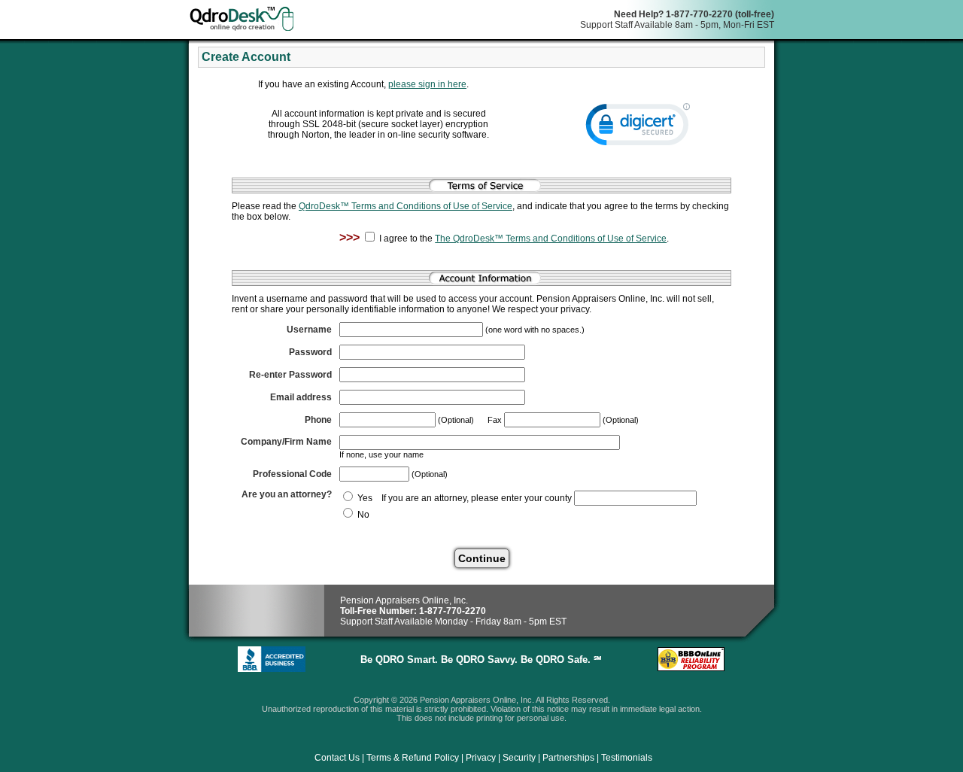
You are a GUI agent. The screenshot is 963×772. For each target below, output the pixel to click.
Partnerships (568, 757)
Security (519, 757)
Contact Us (337, 757)
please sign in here (427, 84)
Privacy (481, 757)
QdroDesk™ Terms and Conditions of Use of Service (405, 206)
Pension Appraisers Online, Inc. (404, 600)
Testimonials (626, 757)
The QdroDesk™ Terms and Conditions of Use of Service (551, 238)
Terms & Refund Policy (412, 757)
